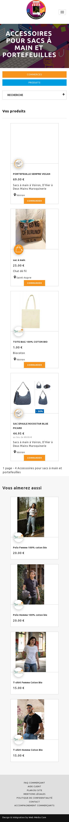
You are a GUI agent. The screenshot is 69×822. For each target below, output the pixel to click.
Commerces (34, 74)
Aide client (34, 786)
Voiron (21, 195)
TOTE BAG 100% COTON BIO (30, 341)
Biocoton (19, 353)
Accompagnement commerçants (34, 805)
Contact (34, 802)
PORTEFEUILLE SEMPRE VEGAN (31, 174)
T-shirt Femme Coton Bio (27, 682)
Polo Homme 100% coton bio (30, 615)
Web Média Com (37, 817)
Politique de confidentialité (34, 798)
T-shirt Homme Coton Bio (28, 749)
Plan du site (34, 790)
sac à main (19, 260)
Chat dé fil (20, 271)
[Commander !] (34, 143)
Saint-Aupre (24, 277)
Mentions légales (35, 794)
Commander (34, 201)
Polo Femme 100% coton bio (30, 547)
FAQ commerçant (34, 783)
